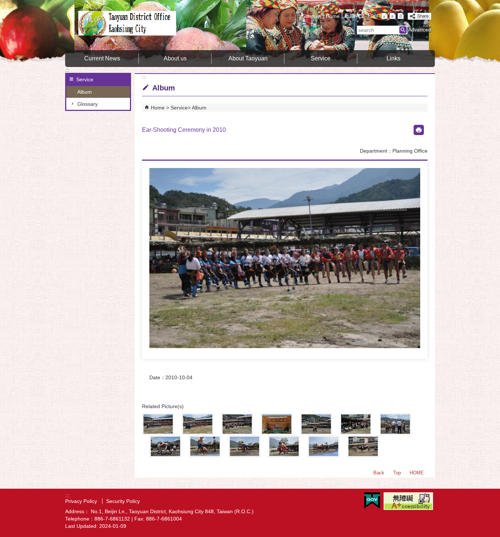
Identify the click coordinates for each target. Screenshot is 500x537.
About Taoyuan (248, 58)
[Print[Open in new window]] (419, 130)
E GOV (372, 500)
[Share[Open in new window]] (419, 16)
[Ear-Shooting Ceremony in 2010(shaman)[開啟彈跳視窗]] (363, 446)
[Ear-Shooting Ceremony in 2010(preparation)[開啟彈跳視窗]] (237, 424)
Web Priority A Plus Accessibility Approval (408, 501)
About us (175, 58)
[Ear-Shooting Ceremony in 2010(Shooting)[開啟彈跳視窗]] (316, 424)
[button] (403, 30)
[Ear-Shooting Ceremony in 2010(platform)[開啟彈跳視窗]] (277, 424)
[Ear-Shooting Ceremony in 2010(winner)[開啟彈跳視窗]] (205, 446)
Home (333, 16)
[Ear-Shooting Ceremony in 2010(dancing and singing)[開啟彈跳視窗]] (198, 424)
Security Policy (123, 501)
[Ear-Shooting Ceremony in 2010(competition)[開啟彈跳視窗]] (244, 446)
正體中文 (354, 16)
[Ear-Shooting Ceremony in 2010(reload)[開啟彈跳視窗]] (356, 424)
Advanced (419, 30)
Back (378, 473)
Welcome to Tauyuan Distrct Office (127, 23)
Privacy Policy (81, 501)
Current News (102, 58)
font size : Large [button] (401, 16)
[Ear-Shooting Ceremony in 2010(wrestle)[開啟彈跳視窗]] (165, 446)
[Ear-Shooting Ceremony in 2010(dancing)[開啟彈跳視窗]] (158, 424)
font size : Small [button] (384, 16)
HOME (417, 473)
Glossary (87, 104)
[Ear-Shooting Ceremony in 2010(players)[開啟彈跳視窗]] (395, 424)
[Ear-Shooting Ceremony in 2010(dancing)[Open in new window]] (284, 258)
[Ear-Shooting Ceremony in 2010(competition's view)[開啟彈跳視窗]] (284, 446)
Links (393, 58)
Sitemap (311, 16)
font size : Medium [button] (392, 15)
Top (397, 473)
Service (321, 58)
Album (84, 92)
